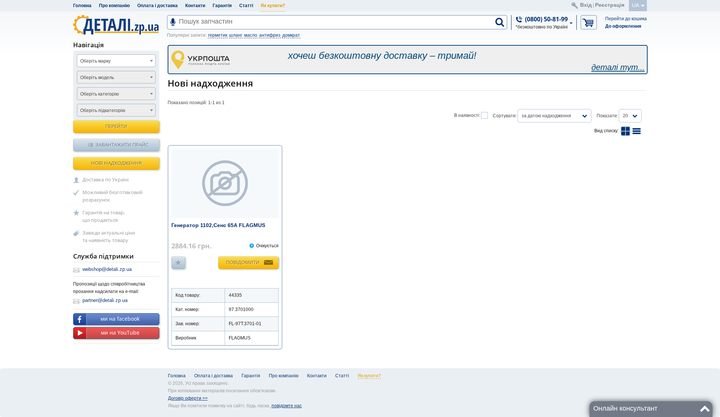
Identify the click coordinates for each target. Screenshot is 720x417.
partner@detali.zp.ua (105, 300)
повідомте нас (287, 405)
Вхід (586, 5)
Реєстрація (609, 5)
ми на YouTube (120, 332)
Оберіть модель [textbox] (97, 77)
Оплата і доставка (157, 5)
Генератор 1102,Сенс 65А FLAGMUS (218, 225)
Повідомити (243, 262)
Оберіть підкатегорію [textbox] (102, 110)
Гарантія (222, 5)
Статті (246, 5)
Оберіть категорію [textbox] (99, 94)
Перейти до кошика (626, 18)
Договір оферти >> (188, 398)
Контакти (195, 5)
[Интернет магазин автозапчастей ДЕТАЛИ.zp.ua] (116, 26)
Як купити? (273, 5)
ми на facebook (120, 318)
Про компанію (114, 5)
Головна (82, 5)
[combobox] (116, 60)
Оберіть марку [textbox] (95, 61)
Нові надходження (116, 163)
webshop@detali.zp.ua (107, 269)
